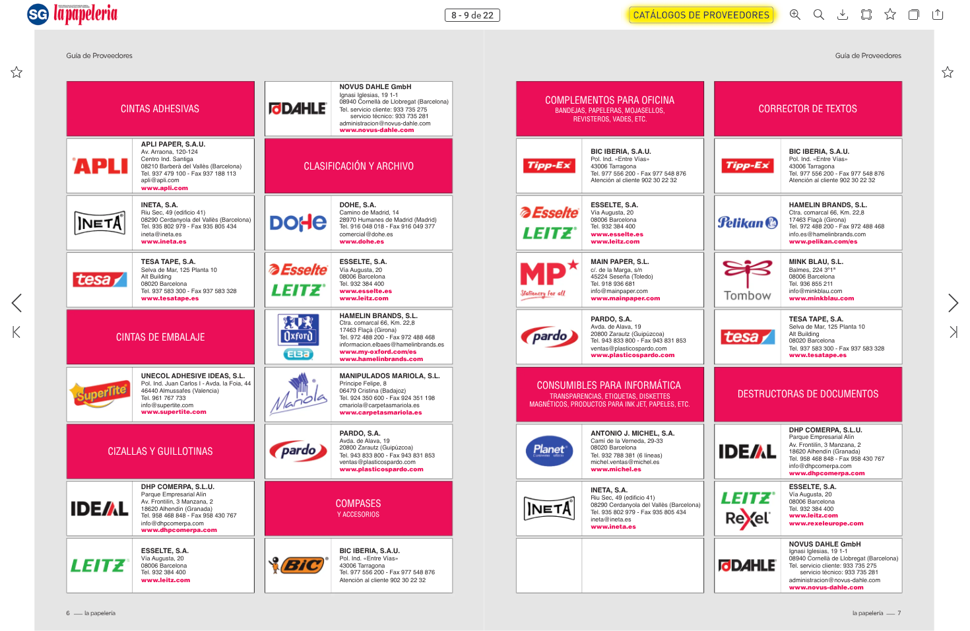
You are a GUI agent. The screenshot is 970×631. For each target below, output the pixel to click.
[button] (702, 15)
